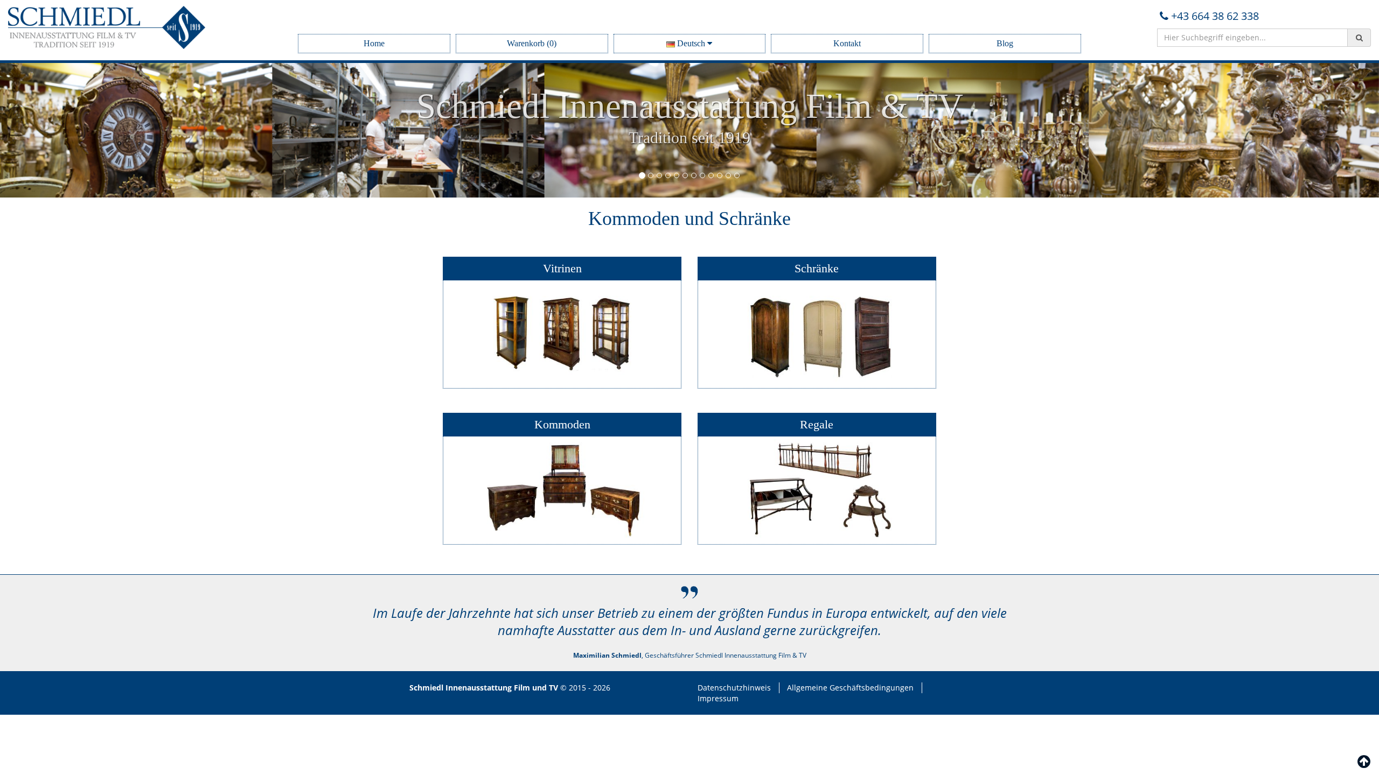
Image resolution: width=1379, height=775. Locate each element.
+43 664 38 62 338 (1215, 16)
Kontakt (847, 43)
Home (374, 43)
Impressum (718, 698)
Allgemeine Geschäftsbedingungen (850, 687)
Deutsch (691, 43)
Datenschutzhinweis (734, 687)
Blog (1005, 43)
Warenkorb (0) (531, 43)
